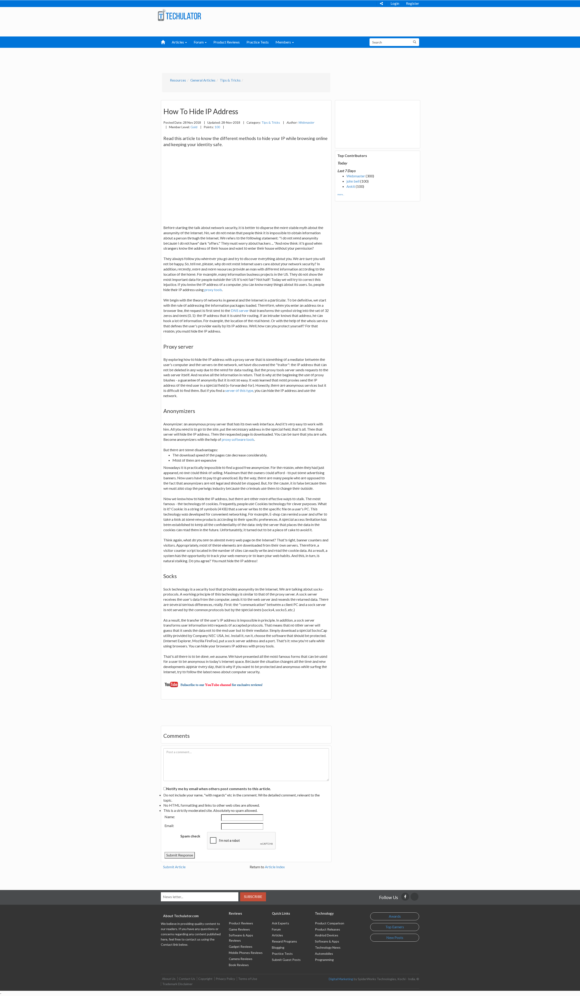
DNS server (240, 310)
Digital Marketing (341, 979)
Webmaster (355, 176)
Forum (276, 929)
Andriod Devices (326, 935)
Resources (178, 80)
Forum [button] (199, 42)
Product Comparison (329, 923)
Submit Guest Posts (286, 960)
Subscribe (253, 897)
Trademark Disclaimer (177, 984)
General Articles (202, 80)
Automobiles (324, 953)
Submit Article (174, 867)
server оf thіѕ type (239, 390)
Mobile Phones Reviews (246, 953)
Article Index (275, 867)
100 (217, 127)
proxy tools (213, 289)
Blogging (278, 947)
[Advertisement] (266, 59)
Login (395, 3)
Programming (324, 960)
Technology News (328, 947)
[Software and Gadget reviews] (179, 15)
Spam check (190, 836)
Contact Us (187, 979)
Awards (395, 916)
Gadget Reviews (240, 946)
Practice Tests (257, 42)
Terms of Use (247, 979)
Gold (194, 127)
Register (412, 3)
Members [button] (284, 42)
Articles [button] (178, 42)
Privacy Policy (225, 979)
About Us (169, 979)
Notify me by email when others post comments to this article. (218, 788)
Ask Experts (280, 923)
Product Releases (327, 929)
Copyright (205, 979)
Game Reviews (239, 929)
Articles (277, 935)
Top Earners (394, 927)
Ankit (350, 186)
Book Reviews (239, 965)
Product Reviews (226, 42)
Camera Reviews (240, 959)
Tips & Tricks (230, 80)
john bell (353, 181)
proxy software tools (238, 439)
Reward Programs (284, 941)
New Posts (394, 937)
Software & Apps (327, 941)
